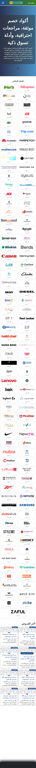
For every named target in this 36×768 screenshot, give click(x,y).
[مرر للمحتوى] (18, 68)
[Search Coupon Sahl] (10, 2)
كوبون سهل (31, 3)
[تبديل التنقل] (3, 3)
